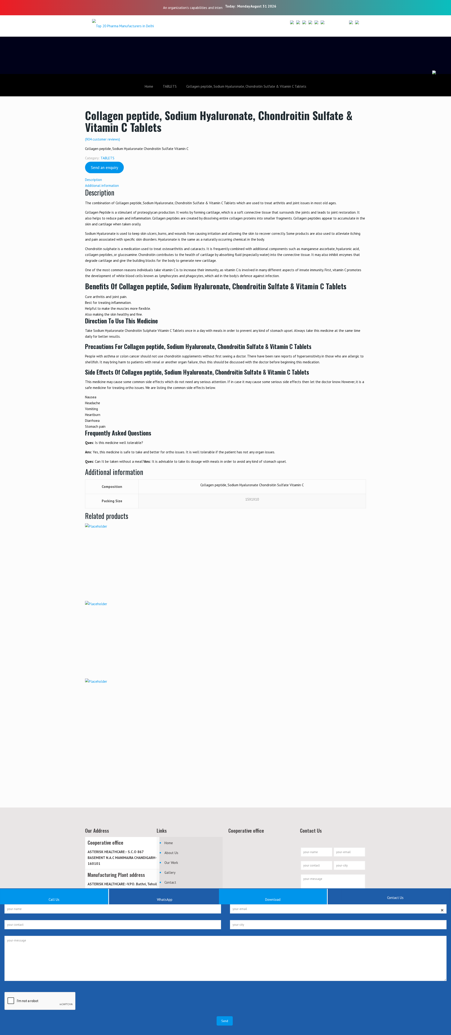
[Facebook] (312, 7)
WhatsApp (164, 899)
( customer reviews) (102, 139)
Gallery (169, 872)
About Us (171, 853)
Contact (170, 882)
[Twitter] (318, 7)
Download (272, 899)
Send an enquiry (104, 167)
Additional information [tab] (102, 185)
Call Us (54, 899)
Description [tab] (93, 179)
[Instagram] (331, 7)
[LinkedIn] (325, 7)
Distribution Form (341, 26)
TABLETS (170, 86)
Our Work (171, 862)
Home (149, 86)
